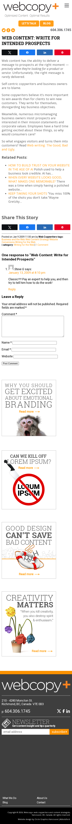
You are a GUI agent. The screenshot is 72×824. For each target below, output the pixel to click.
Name (7, 342)
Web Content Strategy (37, 239)
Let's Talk (29, 23)
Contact (41, 802)
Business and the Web (13, 239)
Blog (46, 23)
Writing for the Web (25, 242)
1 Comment (42, 244)
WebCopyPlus (31, 10)
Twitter (4, 30)
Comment (9, 314)
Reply (12, 289)
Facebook (8, 30)
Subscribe (59, 731)
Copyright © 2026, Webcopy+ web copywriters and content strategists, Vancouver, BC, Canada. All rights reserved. (39, 813)
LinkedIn (13, 30)
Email (6, 349)
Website (7, 356)
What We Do (9, 798)
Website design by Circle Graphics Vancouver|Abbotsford (44, 819)
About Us (42, 798)
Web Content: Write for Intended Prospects (31, 40)
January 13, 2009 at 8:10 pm (26, 272)
